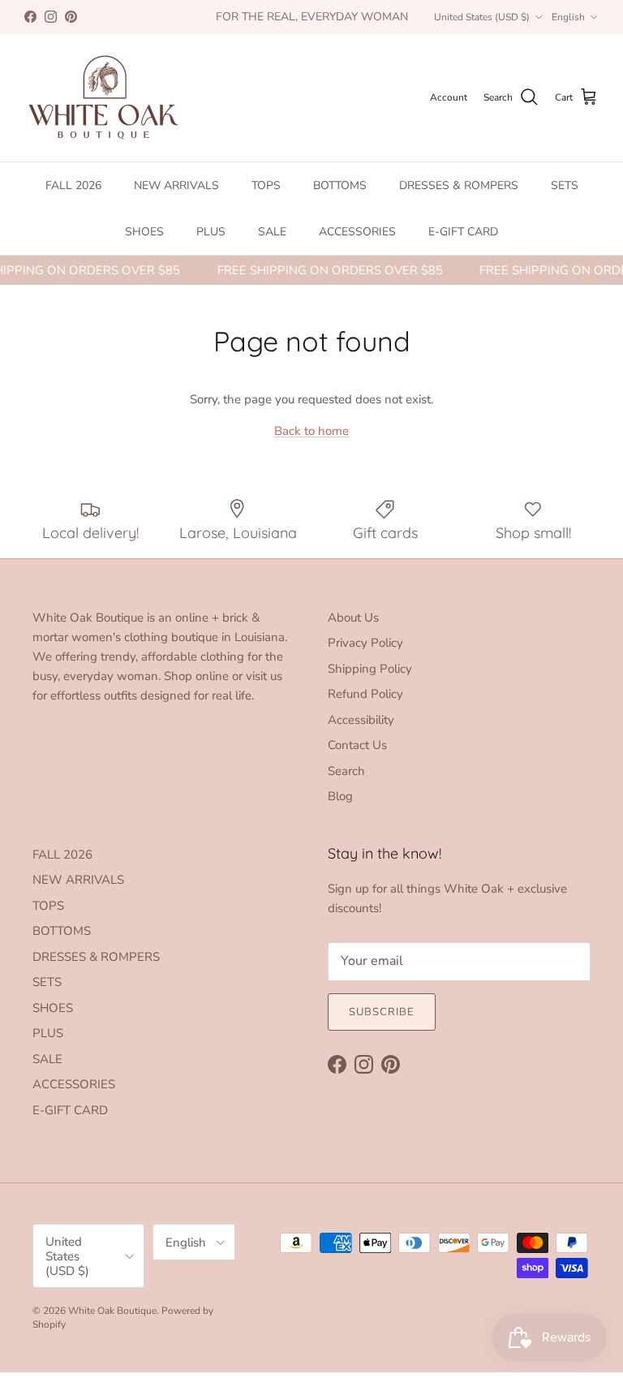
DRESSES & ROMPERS (458, 185)
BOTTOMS (340, 185)
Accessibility (361, 720)
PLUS (211, 231)
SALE (272, 231)
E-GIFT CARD (463, 231)
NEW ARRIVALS (176, 185)
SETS (564, 185)
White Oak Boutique (112, 1310)
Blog (340, 796)
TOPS (266, 185)
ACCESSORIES (357, 231)
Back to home (311, 431)
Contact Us (357, 745)
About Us (353, 617)
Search (346, 771)
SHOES (144, 231)
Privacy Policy (365, 643)
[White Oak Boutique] (103, 97)
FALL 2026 (73, 185)
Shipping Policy (370, 669)
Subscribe (382, 1012)
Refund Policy (365, 694)
